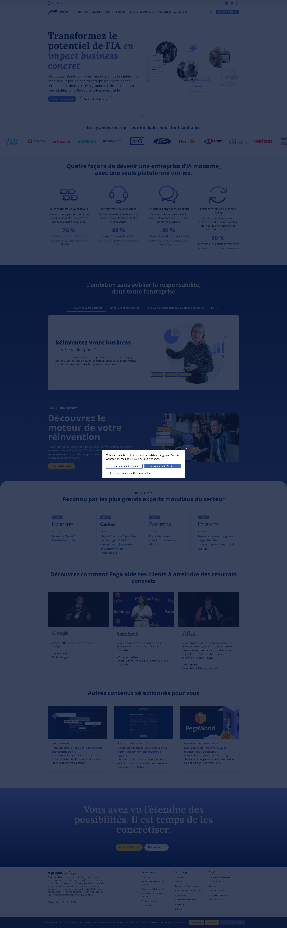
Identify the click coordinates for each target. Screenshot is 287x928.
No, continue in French (126, 466)
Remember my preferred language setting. (130, 473)
